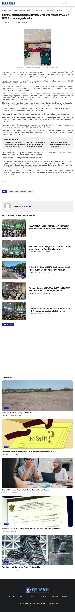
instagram (54, 596)
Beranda (4, 10)
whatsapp (32, 596)
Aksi (39, 272)
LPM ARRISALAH (35, 603)
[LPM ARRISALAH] (8, 4)
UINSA (6, 408)
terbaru (10, 10)
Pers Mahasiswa (52, 603)
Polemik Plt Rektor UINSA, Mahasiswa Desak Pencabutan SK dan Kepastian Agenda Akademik (49, 268)
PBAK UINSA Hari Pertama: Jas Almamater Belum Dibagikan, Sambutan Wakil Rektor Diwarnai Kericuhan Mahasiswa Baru (49, 227)
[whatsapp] (11, 196)
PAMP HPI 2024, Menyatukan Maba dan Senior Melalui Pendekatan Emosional (36, 144)
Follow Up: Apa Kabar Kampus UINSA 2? (17, 413)
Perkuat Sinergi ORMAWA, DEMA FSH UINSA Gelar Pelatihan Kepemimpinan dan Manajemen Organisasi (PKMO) (49, 289)
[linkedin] (18, 196)
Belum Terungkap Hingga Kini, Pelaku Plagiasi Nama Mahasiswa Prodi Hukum (31, 528)
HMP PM (23, 191)
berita (11, 191)
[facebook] (3, 196)
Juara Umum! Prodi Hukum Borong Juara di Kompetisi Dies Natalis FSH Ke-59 (60, 144)
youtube (65, 596)
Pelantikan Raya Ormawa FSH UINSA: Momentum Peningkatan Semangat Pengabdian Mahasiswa (15, 144)
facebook (12, 596)
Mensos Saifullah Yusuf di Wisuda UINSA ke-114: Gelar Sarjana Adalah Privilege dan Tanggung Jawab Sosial (50, 310)
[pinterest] (14, 196)
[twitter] (7, 196)
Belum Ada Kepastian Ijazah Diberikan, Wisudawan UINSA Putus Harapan (29, 451)
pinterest (43, 596)
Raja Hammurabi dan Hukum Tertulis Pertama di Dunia (22, 567)
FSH (16, 191)
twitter (22, 596)
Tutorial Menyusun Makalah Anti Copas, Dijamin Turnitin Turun (25, 490)
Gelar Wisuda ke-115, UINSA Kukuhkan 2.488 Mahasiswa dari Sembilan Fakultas (50, 247)
